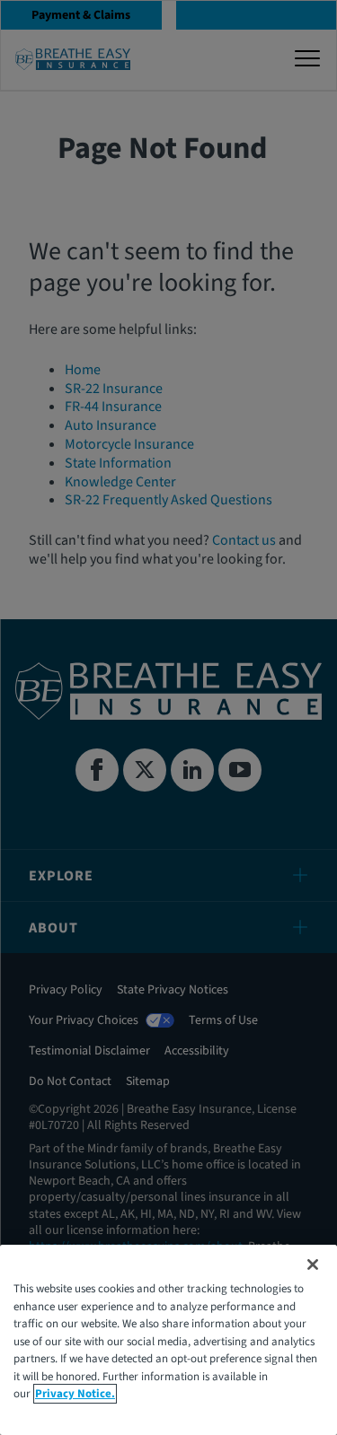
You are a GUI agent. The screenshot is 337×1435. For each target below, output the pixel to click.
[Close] (313, 1264)
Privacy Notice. (75, 1394)
